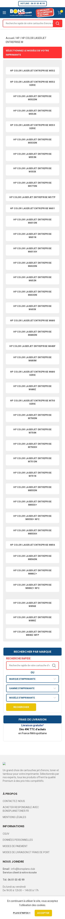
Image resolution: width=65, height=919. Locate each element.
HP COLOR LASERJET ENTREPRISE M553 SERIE (32, 127)
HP (18, 38)
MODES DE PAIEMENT (15, 846)
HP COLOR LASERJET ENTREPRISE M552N (32, 112)
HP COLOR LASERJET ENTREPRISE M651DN (32, 221)
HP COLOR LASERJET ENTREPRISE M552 (32, 70)
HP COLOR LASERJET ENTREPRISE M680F (32, 346)
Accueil (10, 38)
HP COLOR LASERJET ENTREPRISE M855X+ (32, 503)
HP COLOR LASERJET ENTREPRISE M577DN (32, 184)
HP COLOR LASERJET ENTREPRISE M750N (32, 431)
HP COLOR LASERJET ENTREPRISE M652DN (32, 264)
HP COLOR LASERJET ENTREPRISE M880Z (32, 619)
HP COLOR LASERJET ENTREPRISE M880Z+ (32, 572)
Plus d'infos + (22, 913)
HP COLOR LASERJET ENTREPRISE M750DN (32, 417)
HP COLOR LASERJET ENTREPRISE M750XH (32, 445)
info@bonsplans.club (23, 868)
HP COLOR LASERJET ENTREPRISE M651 (32, 208)
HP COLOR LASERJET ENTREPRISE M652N (32, 279)
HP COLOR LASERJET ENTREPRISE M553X (32, 170)
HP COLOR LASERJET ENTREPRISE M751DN (32, 460)
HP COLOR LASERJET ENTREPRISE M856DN (32, 558)
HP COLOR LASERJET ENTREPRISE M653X (32, 308)
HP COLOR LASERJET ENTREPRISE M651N (32, 236)
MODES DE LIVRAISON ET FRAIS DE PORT (26, 852)
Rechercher (21, 707)
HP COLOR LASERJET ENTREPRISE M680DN (32, 333)
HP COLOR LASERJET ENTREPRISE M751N (32, 474)
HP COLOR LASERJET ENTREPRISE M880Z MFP (32, 633)
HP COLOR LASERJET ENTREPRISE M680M (32, 359)
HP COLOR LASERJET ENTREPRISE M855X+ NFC (32, 518)
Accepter (43, 913)
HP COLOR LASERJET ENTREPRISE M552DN (32, 98)
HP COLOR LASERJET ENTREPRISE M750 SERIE (32, 402)
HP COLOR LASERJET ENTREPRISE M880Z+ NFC (32, 586)
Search (57, 23)
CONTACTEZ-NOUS (14, 801)
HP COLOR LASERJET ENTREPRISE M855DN (32, 489)
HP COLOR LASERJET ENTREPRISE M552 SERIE (32, 83)
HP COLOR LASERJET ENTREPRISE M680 (32, 320)
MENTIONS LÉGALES (14, 817)
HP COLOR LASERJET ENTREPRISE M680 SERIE (32, 373)
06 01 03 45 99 (16, 879)
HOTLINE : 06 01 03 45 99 (32, 3)
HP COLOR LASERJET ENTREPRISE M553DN (32, 141)
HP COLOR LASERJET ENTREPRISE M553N (32, 155)
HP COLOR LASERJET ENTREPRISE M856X (32, 604)
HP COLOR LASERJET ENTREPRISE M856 (32, 545)
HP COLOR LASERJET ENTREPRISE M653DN (32, 293)
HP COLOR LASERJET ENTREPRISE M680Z (32, 388)
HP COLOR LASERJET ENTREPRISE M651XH (32, 250)
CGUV (6, 833)
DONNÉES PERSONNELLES (18, 839)
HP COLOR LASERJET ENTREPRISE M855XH (32, 532)
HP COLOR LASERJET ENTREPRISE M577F (32, 197)
